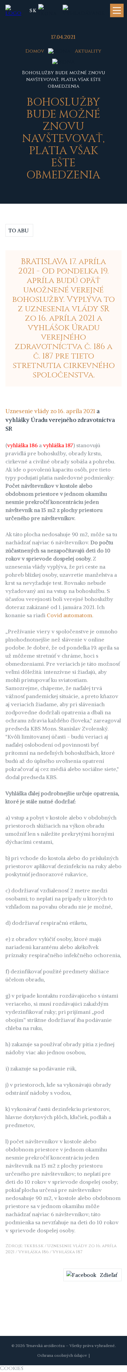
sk (33, 10)
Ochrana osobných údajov (62, 1355)
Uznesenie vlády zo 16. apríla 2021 (50, 411)
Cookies (11, 1368)
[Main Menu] (117, 10)
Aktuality (88, 51)
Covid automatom (69, 615)
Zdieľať (108, 1274)
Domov (34, 51)
